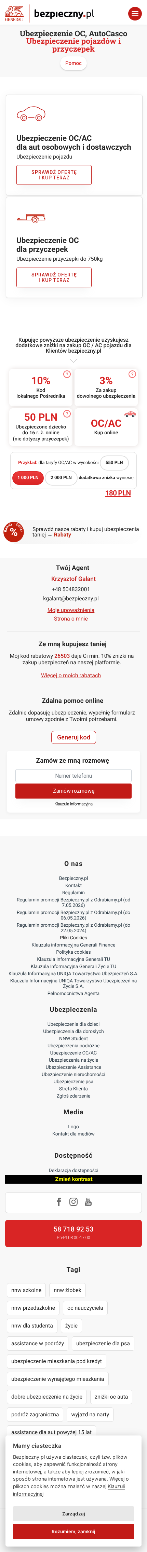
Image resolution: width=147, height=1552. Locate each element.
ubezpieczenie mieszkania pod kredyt (56, 1361)
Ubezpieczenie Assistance (74, 1067)
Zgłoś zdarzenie (74, 1096)
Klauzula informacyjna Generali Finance (74, 945)
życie (71, 1325)
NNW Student (73, 1039)
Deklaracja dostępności (73, 1170)
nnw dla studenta (32, 1325)
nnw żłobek (67, 1290)
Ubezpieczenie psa (73, 1082)
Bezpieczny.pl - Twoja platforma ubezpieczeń (49, 13)
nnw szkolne (26, 1290)
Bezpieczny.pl (73, 878)
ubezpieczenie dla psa (103, 1343)
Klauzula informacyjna (73, 804)
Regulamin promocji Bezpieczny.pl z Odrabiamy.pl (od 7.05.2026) (73, 902)
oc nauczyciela (85, 1308)
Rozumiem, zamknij (73, 1531)
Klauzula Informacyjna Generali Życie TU (73, 966)
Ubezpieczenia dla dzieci (74, 1024)
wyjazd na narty (90, 1414)
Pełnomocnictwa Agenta (73, 993)
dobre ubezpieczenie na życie (46, 1396)
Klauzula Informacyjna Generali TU (73, 959)
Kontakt (73, 885)
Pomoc (73, 63)
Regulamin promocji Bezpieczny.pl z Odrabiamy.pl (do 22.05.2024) (73, 928)
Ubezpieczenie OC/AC (73, 1053)
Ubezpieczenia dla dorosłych (73, 1031)
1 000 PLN (28, 477)
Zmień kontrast (73, 1179)
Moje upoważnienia (71, 610)
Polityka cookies (73, 952)
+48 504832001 (71, 589)
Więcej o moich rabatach (71, 675)
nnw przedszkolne (33, 1308)
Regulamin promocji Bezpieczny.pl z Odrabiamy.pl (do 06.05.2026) (73, 915)
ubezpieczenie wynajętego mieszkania (57, 1379)
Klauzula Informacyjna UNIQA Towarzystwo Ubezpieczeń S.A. (73, 974)
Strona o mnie (71, 618)
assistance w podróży (37, 1343)
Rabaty (62, 534)
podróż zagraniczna (35, 1414)
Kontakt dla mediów (73, 1134)
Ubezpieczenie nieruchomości (73, 1074)
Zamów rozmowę (73, 791)
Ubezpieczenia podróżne (73, 1046)
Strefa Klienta (73, 1089)
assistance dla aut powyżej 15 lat (51, 1432)
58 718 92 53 (73, 1229)
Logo (73, 1127)
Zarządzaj (73, 1513)
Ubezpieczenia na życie (73, 1060)
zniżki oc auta (111, 1396)
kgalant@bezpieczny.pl (70, 598)
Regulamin (73, 893)
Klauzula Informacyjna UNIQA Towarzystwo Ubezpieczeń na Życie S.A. (73, 983)
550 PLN (114, 462)
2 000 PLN (61, 477)
